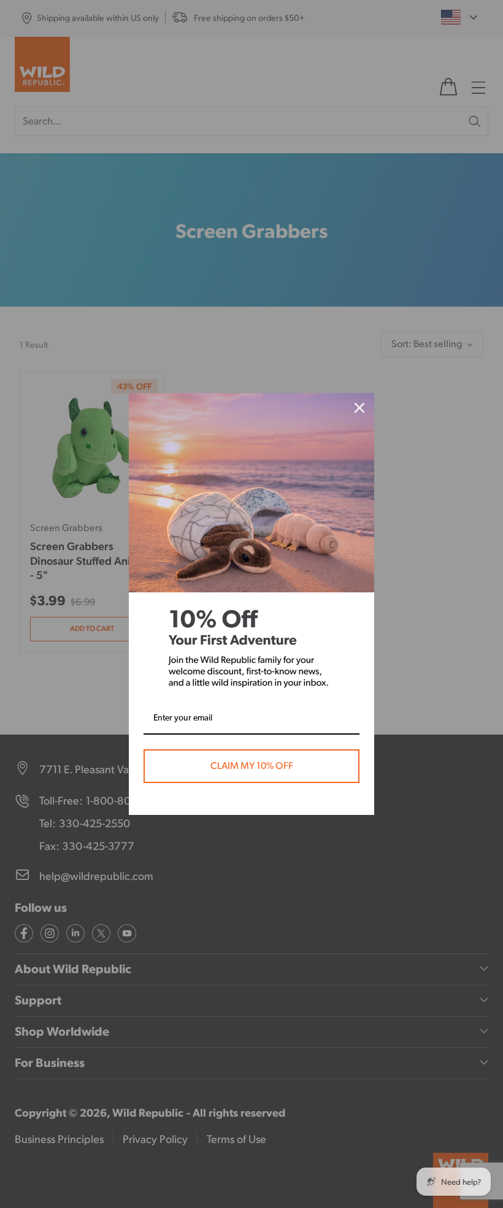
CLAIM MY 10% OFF (251, 766)
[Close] (359, 407)
